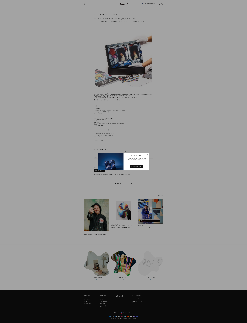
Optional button (136, 166)
